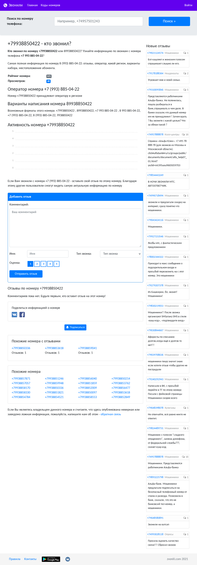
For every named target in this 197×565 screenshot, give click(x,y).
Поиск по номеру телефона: (20, 21)
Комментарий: (19, 204)
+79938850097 (87, 392)
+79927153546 (155, 236)
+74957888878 (155, 134)
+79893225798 (155, 477)
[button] (169, 21)
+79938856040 (87, 378)
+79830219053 (155, 306)
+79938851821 (54, 392)
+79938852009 (87, 388)
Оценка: (14, 262)
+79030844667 (155, 330)
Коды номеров (50, 5)
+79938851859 (87, 383)
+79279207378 (155, 285)
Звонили (15, 5)
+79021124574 (155, 53)
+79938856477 (121, 388)
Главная (32, 5)
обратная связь (111, 414)
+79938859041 (87, 348)
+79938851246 (54, 378)
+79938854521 (54, 397)
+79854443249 (155, 175)
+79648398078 (155, 408)
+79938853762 (121, 383)
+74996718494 (155, 195)
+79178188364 (155, 73)
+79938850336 (21, 348)
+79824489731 (155, 428)
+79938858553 (87, 397)
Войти (188, 5)
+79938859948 (54, 383)
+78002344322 (155, 257)
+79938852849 (121, 397)
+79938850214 (121, 378)
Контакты (30, 559)
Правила (14, 559)
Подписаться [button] (77, 327)
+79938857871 (21, 378)
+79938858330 (21, 392)
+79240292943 (155, 379)
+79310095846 (155, 89)
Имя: (12, 253)
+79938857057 (21, 383)
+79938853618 (54, 348)
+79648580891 (155, 518)
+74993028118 (155, 534)
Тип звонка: (84, 253)
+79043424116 (155, 220)
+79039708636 (155, 355)
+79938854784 (21, 397)
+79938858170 (21, 388)
